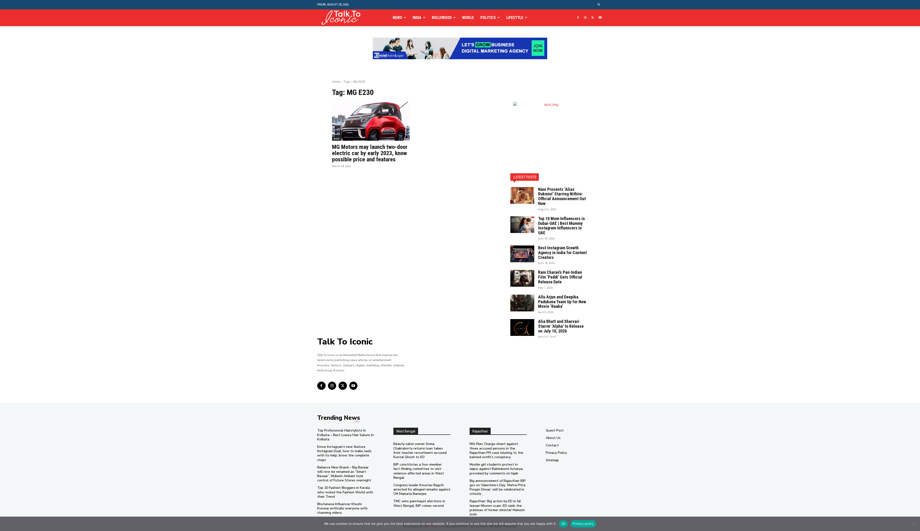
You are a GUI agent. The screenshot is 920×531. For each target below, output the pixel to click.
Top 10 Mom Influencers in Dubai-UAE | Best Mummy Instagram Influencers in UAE (561, 225)
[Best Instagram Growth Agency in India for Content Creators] (522, 253)
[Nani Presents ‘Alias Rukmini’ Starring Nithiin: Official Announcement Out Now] (522, 195)
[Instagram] (585, 18)
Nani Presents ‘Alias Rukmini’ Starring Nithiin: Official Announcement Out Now (562, 196)
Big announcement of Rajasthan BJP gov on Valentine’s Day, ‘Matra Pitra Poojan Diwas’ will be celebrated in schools (498, 487)
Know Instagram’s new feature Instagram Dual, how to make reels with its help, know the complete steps (344, 453)
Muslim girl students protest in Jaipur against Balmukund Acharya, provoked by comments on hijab (496, 468)
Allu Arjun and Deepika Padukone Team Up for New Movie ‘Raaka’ (562, 301)
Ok (563, 523)
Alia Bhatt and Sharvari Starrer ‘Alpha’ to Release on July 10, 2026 (561, 326)
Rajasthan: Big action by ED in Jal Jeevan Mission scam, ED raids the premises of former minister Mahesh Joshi (497, 508)
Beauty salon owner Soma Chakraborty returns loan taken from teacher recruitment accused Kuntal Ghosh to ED (420, 450)
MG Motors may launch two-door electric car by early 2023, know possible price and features (370, 153)
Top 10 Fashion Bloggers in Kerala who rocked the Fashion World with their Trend (345, 492)
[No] (914, 523)
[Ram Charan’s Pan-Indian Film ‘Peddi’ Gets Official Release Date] (522, 278)
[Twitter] (592, 18)
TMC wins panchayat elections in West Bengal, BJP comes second (419, 503)
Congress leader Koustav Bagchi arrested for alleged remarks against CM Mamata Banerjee (421, 489)
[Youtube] (600, 18)
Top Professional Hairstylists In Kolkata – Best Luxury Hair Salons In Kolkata (345, 434)
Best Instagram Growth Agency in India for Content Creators (562, 252)
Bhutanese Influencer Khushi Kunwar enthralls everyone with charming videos (342, 508)
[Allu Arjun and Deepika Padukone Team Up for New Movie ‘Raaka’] (522, 303)
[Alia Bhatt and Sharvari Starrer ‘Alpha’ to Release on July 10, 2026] (522, 327)
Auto (336, 138)
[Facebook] (578, 18)
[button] (599, 4)
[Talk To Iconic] (343, 17)
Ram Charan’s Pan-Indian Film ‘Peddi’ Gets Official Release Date (560, 277)
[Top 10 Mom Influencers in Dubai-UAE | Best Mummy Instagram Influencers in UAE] (522, 224)
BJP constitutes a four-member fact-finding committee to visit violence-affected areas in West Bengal (418, 471)
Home (336, 82)
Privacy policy (583, 523)
